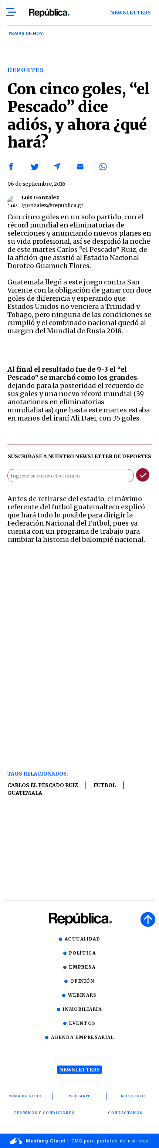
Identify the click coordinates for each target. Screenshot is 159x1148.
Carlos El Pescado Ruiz (42, 785)
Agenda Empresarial (82, 1037)
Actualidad (83, 939)
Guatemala (24, 793)
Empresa (82, 967)
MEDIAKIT (79, 1096)
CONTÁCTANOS (125, 1113)
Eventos (82, 1023)
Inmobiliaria (82, 1009)
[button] (11, 167)
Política (82, 953)
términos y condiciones (44, 1113)
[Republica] (49, 13)
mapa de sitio (25, 1096)
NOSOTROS (133, 1096)
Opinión (82, 981)
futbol (105, 785)
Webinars (82, 995)
